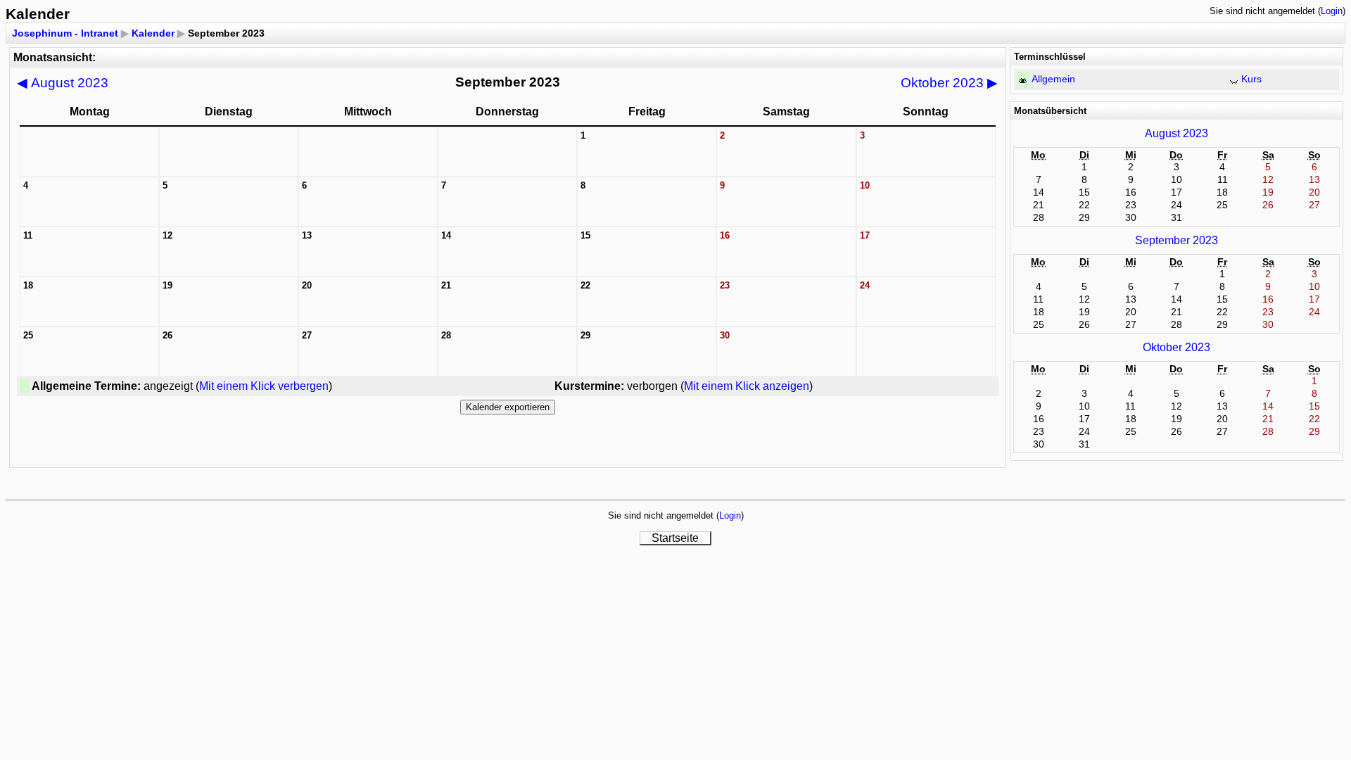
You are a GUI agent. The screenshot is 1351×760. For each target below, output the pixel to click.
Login (1332, 11)
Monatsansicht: (54, 57)
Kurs (1251, 78)
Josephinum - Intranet (65, 33)
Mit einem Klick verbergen (264, 386)
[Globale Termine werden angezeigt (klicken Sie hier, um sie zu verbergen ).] (1023, 80)
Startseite (675, 538)
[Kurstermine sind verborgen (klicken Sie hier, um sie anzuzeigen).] (1234, 80)
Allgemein (1053, 78)
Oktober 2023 (949, 82)
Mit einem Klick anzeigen (746, 386)
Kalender (153, 33)
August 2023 (62, 82)
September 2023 (1176, 240)
